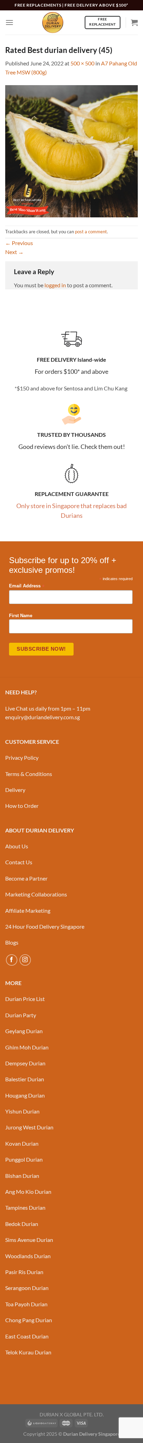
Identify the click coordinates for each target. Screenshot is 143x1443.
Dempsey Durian (25, 1063)
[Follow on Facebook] (11, 960)
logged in (55, 285)
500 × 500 (82, 63)
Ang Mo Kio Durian (28, 1191)
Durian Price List (25, 998)
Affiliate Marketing (27, 910)
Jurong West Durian (29, 1127)
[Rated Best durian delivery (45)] (71, 150)
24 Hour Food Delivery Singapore (44, 926)
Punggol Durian (24, 1159)
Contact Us (18, 862)
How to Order (22, 805)
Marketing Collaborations (36, 894)
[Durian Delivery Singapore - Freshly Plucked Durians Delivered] (52, 22)
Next (14, 252)
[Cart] (134, 22)
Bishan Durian (22, 1175)
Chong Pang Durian (28, 1320)
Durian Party (20, 1015)
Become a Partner (26, 878)
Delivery (15, 789)
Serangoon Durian (27, 1287)
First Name (20, 615)
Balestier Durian (24, 1079)
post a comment (91, 231)
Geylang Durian (24, 1031)
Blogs (11, 942)
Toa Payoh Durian (26, 1304)
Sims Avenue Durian (29, 1239)
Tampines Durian (25, 1207)
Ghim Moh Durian (27, 1047)
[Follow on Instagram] (25, 960)
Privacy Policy (22, 757)
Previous (19, 243)
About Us (16, 846)
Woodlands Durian (28, 1256)
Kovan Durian (22, 1143)
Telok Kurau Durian (28, 1352)
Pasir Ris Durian (24, 1272)
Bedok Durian (21, 1223)
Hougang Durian (25, 1095)
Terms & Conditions (28, 773)
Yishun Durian (22, 1111)
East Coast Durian (27, 1336)
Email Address (26, 586)
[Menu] (9, 22)
